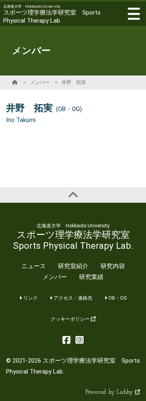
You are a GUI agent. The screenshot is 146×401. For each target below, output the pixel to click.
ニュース (33, 266)
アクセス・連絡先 (72, 298)
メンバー (39, 82)
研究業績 (91, 277)
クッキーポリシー (71, 319)
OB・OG (117, 298)
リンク (30, 298)
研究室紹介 (73, 266)
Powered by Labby (110, 392)
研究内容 (113, 266)
